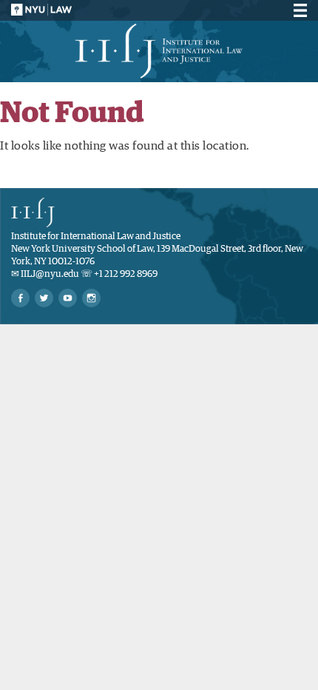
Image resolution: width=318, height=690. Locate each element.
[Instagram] (91, 298)
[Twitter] (44, 298)
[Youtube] (67, 298)
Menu (298, 10)
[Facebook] (20, 298)
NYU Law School (41, 10)
